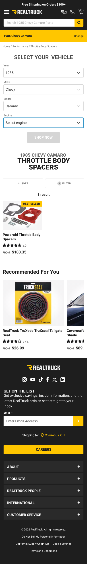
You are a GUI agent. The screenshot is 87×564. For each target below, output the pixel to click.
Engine (8, 115)
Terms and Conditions (43, 550)
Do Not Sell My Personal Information (44, 536)
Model (7, 98)
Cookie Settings (62, 543)
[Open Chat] (63, 12)
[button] (43, 466)
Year (6, 65)
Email (8, 412)
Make (7, 82)
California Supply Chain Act (32, 543)
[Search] (79, 23)
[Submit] (78, 421)
